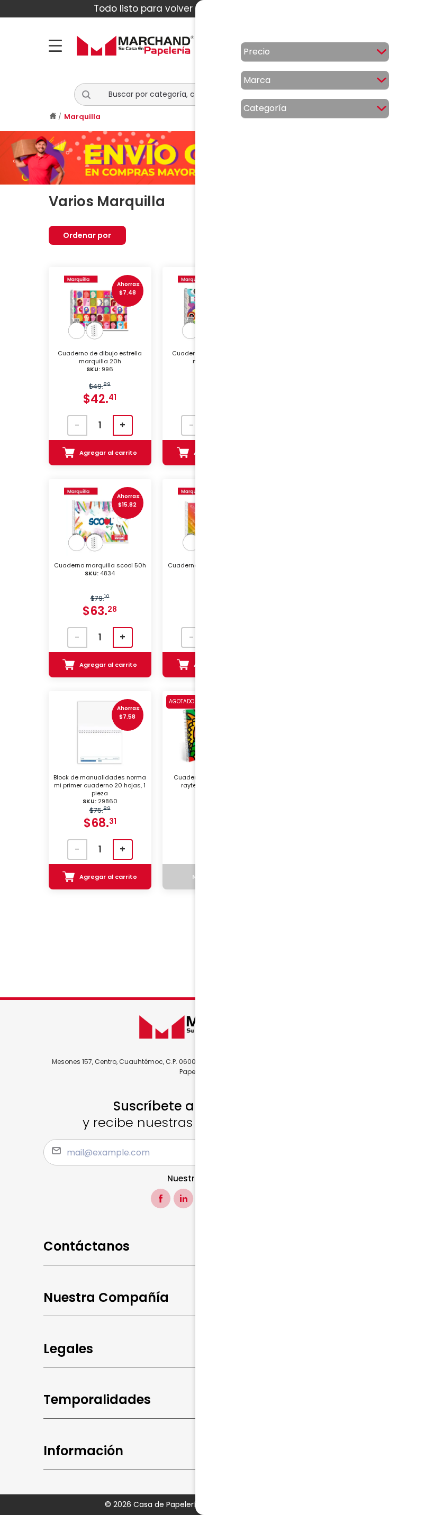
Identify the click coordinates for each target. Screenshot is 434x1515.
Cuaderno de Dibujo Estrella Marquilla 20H (100, 361)
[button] (90, 95)
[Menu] (58, 45)
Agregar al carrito (108, 452)
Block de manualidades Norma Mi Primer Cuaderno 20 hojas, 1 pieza (99, 789)
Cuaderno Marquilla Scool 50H (100, 569)
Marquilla (82, 117)
